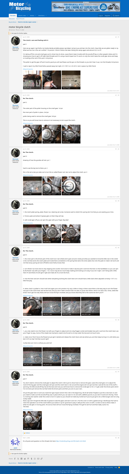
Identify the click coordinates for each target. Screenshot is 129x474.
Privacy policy (109, 467)
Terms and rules (99, 467)
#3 (118, 149)
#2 (118, 95)
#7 (118, 371)
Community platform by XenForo (65, 471)
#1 (118, 37)
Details (88, 472)
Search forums (20, 19)
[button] (27, 15)
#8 (118, 438)
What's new (22, 15)
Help (115, 467)
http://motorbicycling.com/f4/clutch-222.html (71, 441)
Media (32, 15)
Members (41, 15)
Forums (12, 15)
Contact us (91, 467)
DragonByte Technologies (79, 472)
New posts (12, 19)
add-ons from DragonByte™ (60, 472)
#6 (118, 320)
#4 (118, 201)
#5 (118, 247)
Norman (12, 30)
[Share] (116, 37)
